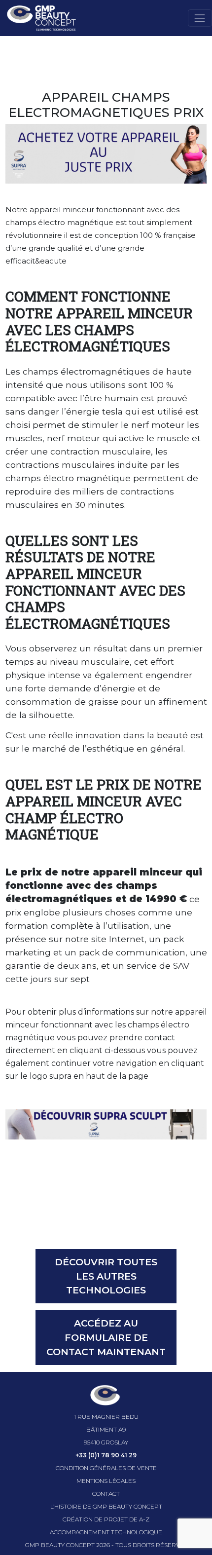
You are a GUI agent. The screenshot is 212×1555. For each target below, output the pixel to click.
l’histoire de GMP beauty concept (106, 1506)
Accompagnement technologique (106, 1532)
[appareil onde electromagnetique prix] (106, 1123)
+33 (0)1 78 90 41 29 (106, 1455)
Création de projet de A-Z (106, 1519)
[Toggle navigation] (200, 18)
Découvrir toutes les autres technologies (106, 1276)
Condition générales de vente (106, 1468)
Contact (106, 1493)
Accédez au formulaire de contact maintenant (106, 1337)
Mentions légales (106, 1480)
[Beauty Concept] (38, 18)
